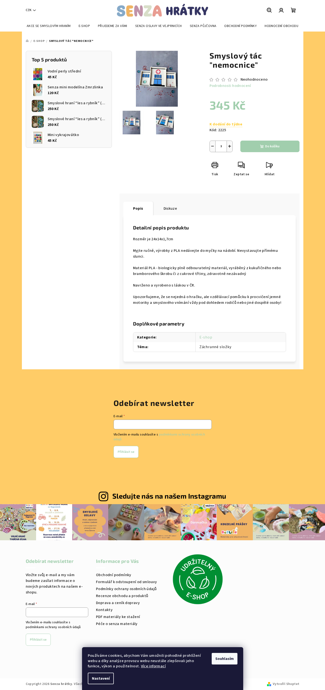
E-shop (205, 337)
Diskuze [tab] (170, 208)
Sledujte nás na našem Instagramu (169, 496)
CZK (29, 10)
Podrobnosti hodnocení (230, 85)
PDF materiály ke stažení (118, 616)
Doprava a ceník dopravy (118, 602)
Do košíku (272, 146)
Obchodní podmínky (113, 575)
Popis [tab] (138, 208)
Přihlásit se (126, 451)
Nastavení (101, 678)
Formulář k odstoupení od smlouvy (126, 582)
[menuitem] (49, 26)
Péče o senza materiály (117, 623)
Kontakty (104, 609)
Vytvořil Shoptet (286, 684)
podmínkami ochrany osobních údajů (53, 627)
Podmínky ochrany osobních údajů (126, 589)
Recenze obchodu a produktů (122, 596)
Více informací (153, 666)
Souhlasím (224, 658)
